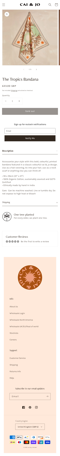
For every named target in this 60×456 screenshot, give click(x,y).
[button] (3, 4)
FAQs (12, 378)
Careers (13, 339)
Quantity (6, 95)
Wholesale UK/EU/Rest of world (24, 326)
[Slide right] (36, 69)
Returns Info (15, 371)
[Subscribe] (47, 396)
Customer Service (18, 358)
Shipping (14, 90)
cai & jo (30, 447)
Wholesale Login (17, 313)
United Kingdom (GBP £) (28, 427)
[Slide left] (24, 69)
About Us (14, 306)
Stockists (14, 333)
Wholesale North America (21, 320)
